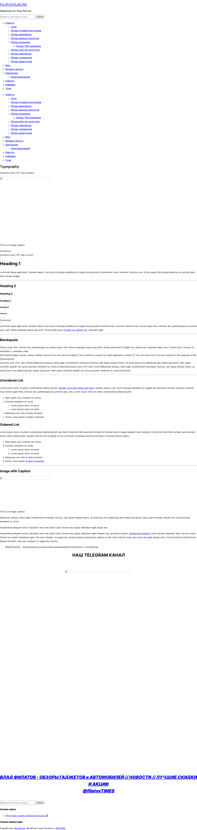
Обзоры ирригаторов (21, 61)
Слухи (14, 26)
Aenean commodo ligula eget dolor (76, 388)
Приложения (11, 73)
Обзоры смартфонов (21, 53)
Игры (7, 65)
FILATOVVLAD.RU (13, 4)
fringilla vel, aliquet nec (75, 330)
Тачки (8, 88)
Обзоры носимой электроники (26, 30)
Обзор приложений (20, 77)
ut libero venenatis (34, 461)
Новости (9, 80)
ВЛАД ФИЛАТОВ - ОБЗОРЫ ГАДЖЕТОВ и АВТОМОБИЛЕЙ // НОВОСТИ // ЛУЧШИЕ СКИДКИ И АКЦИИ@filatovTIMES (98, 784)
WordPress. (20, 828)
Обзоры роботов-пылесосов (25, 49)
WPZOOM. (60, 828)
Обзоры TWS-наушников (28, 46)
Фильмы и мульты (14, 69)
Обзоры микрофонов (21, 34)
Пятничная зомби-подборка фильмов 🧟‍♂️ (26, 815)
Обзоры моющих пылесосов (25, 38)
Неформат (10, 84)
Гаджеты (9, 23)
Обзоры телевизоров (21, 57)
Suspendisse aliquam (139, 533)
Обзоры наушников (20, 42)
